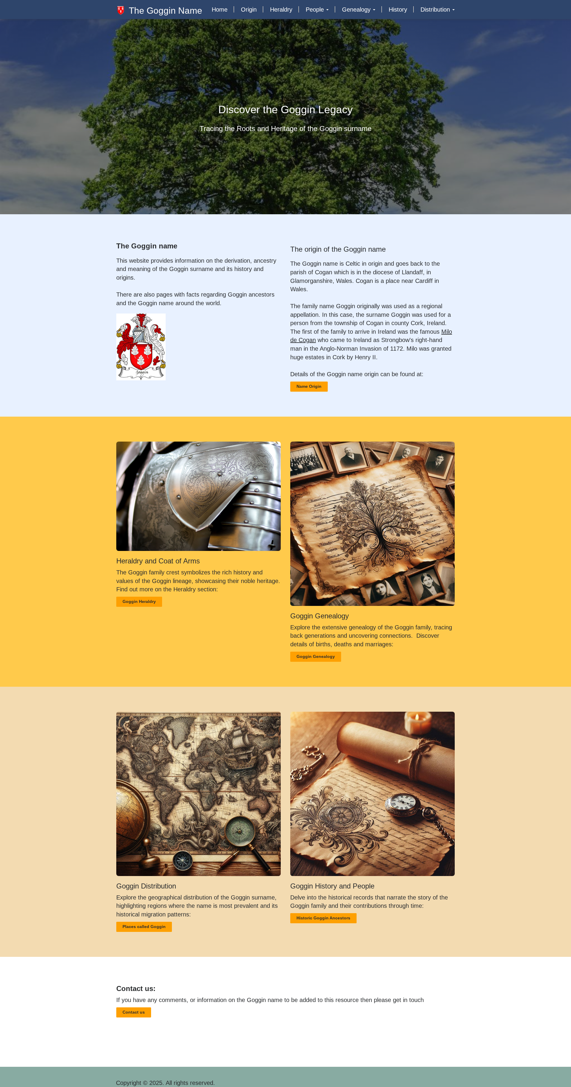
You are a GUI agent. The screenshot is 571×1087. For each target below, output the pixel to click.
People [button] (316, 9)
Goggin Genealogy (316, 656)
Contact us (134, 1012)
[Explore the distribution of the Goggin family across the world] (198, 794)
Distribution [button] (436, 9)
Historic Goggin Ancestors (323, 918)
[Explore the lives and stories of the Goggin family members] (372, 794)
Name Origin (309, 386)
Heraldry (281, 9)
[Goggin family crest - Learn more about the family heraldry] (198, 496)
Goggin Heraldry (139, 601)
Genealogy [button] (357, 9)
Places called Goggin (144, 926)
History (398, 9)
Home (220, 9)
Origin (249, 9)
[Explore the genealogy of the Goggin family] (372, 524)
